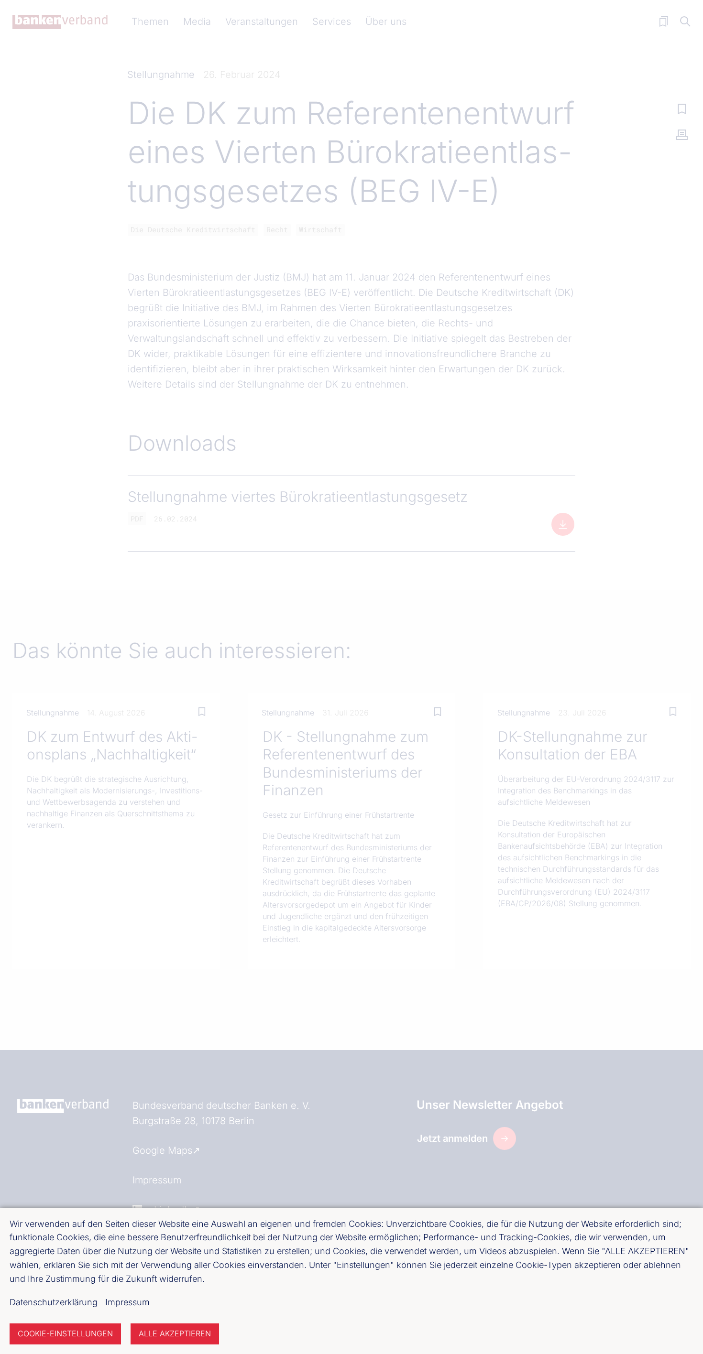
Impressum (127, 1302)
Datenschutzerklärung (54, 1302)
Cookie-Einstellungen (65, 1333)
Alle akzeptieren (175, 1333)
